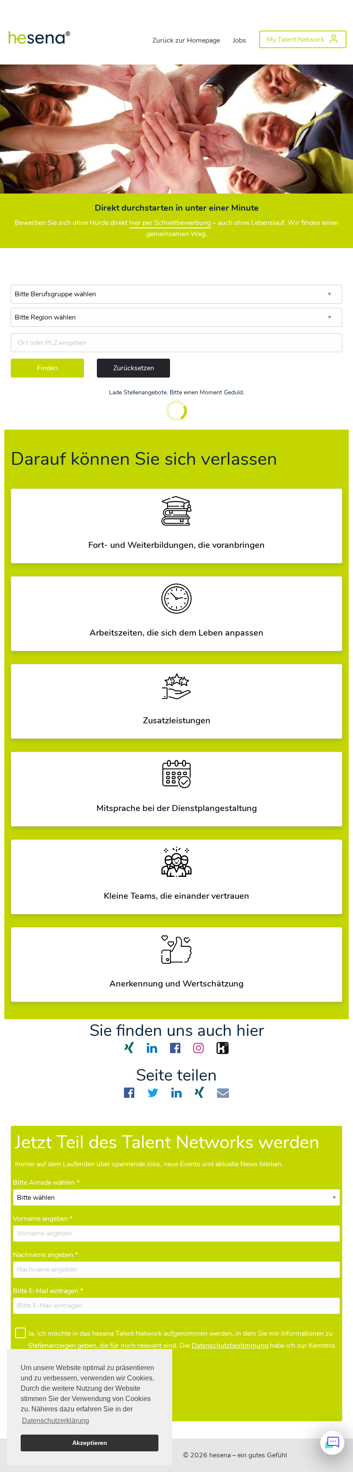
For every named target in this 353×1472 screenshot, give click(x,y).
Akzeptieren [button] (89, 1442)
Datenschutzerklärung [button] (55, 1420)
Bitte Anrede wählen (46, 1182)
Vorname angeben (43, 1218)
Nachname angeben (45, 1255)
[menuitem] (38, 37)
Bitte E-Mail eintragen (48, 1291)
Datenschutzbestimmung (230, 1345)
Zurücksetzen (133, 368)
